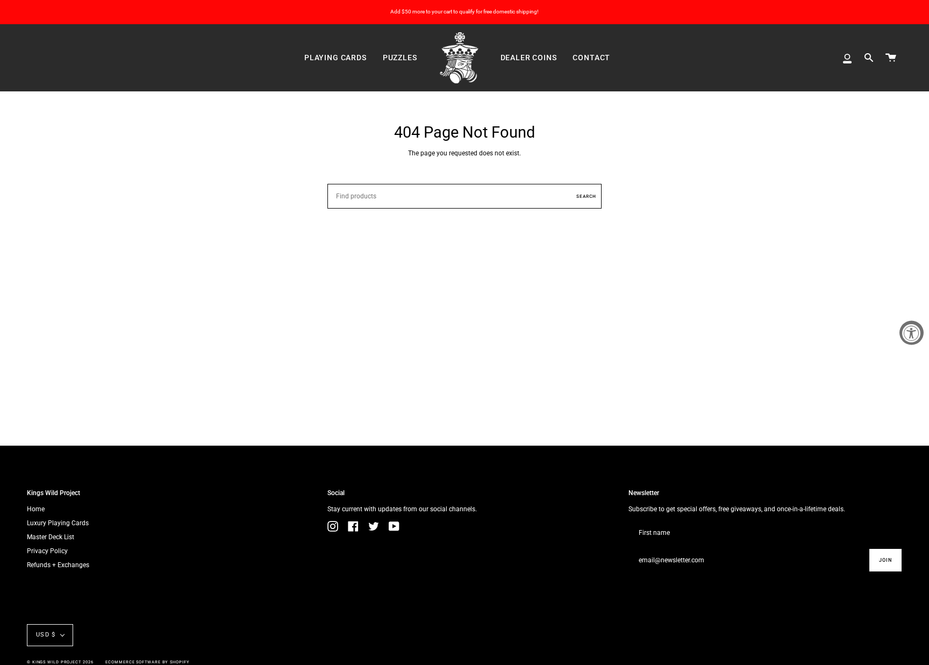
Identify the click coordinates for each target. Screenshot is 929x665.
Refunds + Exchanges (58, 565)
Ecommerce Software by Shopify (147, 662)
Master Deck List (50, 537)
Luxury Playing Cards (58, 523)
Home (36, 509)
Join (885, 560)
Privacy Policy (47, 551)
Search (586, 196)
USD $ (45, 634)
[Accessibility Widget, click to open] (911, 332)
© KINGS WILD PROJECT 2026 (60, 662)
